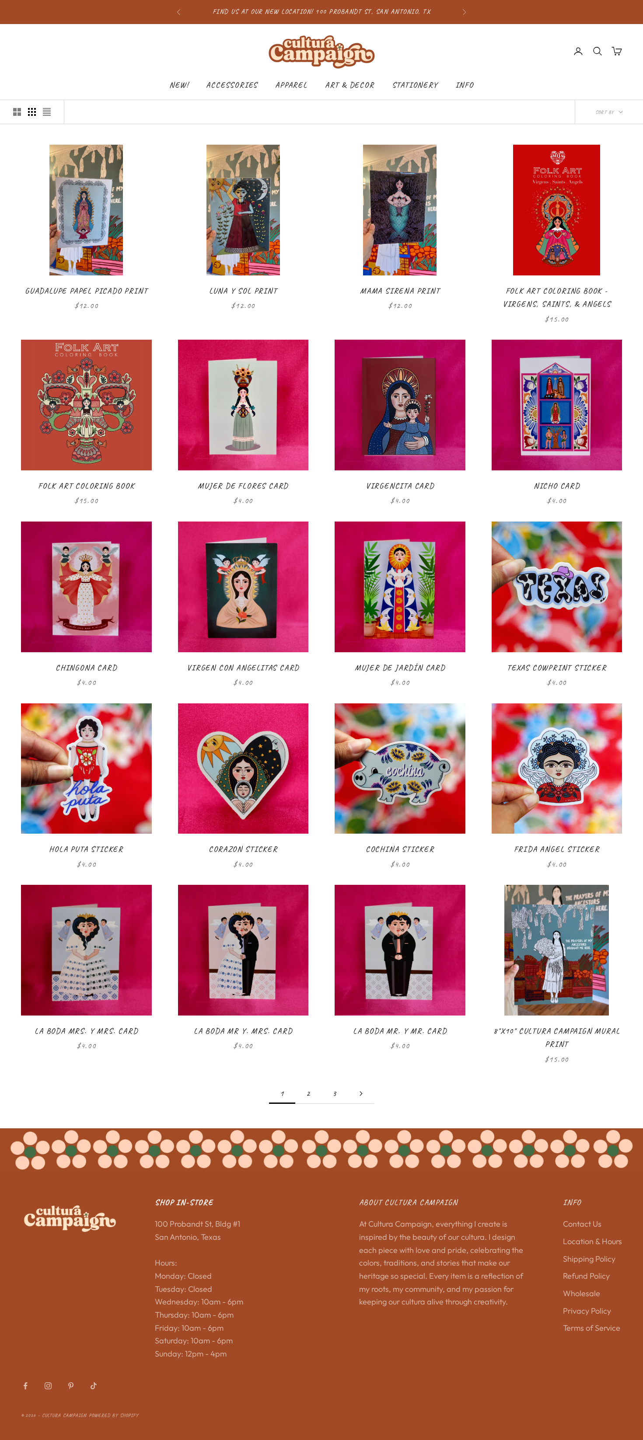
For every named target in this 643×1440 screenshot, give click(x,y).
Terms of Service (591, 1328)
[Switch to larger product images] (17, 112)
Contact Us (582, 1224)
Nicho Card (557, 485)
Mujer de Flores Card (243, 485)
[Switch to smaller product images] (32, 112)
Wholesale (581, 1293)
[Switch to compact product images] (47, 112)
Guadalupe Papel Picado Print (86, 291)
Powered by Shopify (114, 1415)
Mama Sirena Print (400, 291)
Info (464, 85)
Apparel (291, 85)
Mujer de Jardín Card (400, 667)
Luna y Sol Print (243, 291)
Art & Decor (349, 85)
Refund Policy (586, 1276)
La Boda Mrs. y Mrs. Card (86, 1031)
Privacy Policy (587, 1311)
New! (179, 85)
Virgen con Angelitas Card (243, 667)
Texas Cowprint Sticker (557, 667)
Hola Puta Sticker (86, 849)
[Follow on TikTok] (93, 1385)
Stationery (415, 85)
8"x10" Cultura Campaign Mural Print (556, 1037)
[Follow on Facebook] (25, 1385)
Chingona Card (86, 667)
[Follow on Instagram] (48, 1385)
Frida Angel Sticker (557, 849)
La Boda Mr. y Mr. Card (400, 1031)
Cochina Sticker (400, 849)
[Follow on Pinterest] (70, 1385)
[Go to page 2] (361, 1093)
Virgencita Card (400, 485)
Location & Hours (592, 1241)
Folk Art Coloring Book (86, 485)
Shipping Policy (589, 1259)
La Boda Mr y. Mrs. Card (243, 1031)
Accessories (232, 85)
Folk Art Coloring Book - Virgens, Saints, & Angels (557, 297)
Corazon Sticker (243, 849)
